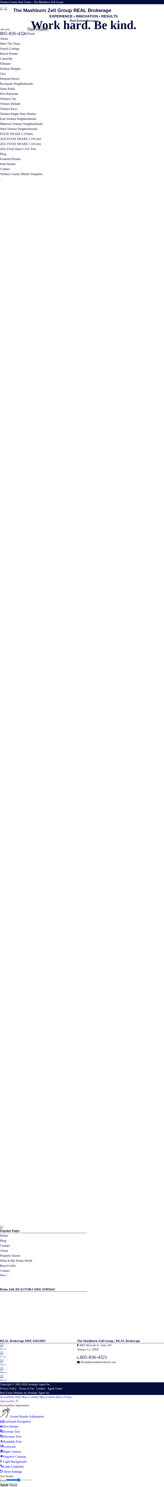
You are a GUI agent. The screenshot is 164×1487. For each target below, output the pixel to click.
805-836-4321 (96, 241)
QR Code (115, 186)
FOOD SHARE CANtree (16, 134)
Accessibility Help (10, 526)
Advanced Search (15, 198)
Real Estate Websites (11, 522)
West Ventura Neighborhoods (18, 129)
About (4, 38)
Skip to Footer (63, 526)
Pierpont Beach (9, 78)
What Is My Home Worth (16, 390)
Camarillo (6, 58)
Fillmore (5, 63)
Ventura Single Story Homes (18, 114)
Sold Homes (8, 164)
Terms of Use (26, 518)
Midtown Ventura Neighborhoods (21, 124)
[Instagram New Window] (162, 6)
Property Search (10, 385)
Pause (13, 614)
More (3, 404)
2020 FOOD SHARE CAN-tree (20, 139)
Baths (139, 334)
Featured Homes (10, 159)
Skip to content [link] (30, 526)
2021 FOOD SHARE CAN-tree (20, 144)
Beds (125, 334)
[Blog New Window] (158, 6)
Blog (3, 154)
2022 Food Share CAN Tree (18, 149)
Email (113, 241)
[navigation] (82, 566)
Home (31, 33)
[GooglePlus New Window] (150, 6)
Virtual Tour (149, 263)
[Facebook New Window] (147, 6)
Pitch (3, 610)
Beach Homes (9, 53)
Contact (5, 169)
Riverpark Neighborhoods (16, 83)
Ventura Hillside (10, 103)
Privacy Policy (8, 518)
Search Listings (9, 48)
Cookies (40, 518)
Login (141, 186)
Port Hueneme (9, 93)
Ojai (2, 73)
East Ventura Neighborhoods (18, 119)
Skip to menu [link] (47, 526)
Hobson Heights (10, 68)
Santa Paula (7, 88)
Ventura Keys (8, 109)
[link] (9, 530)
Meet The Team (10, 43)
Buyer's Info (8, 395)
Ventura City (8, 98)
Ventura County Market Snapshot (21, 174)
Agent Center (54, 518)
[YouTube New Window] (154, 6)
